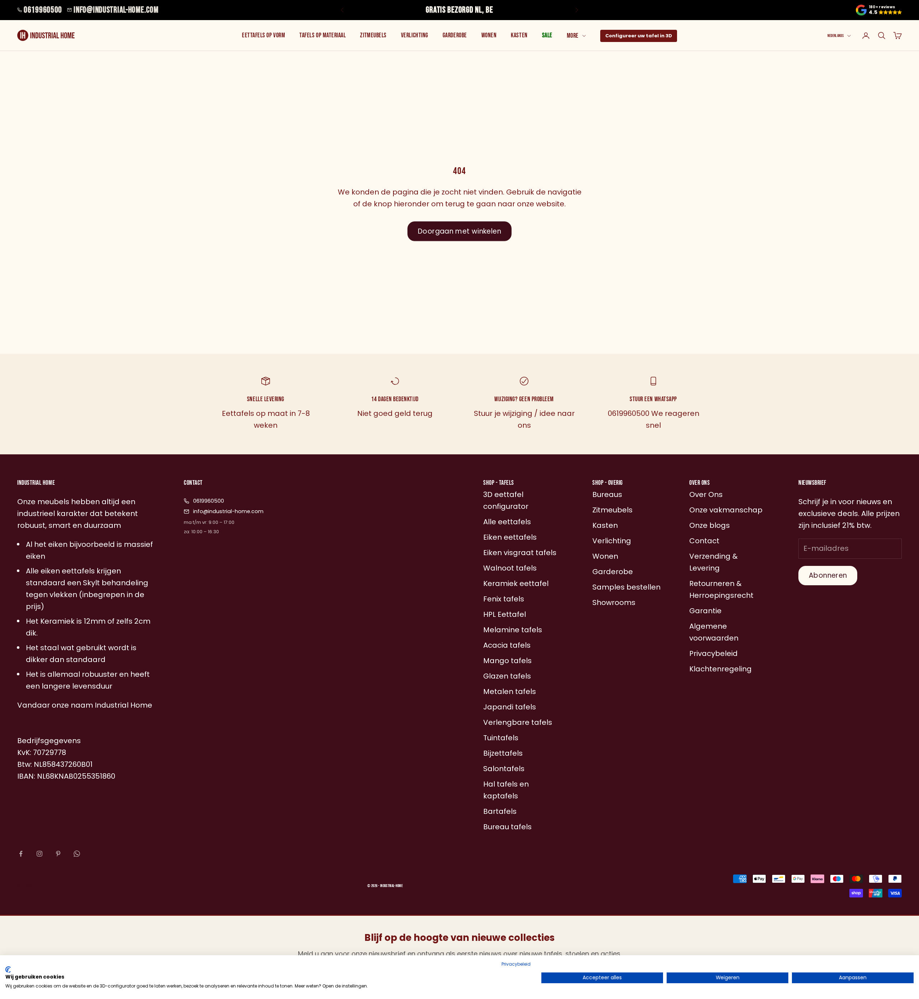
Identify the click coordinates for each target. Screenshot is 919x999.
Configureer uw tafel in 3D (638, 35)
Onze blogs (709, 525)
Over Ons (706, 494)
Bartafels (500, 811)
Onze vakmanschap (725, 510)
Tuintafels (500, 738)
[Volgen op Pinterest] (58, 853)
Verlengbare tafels (517, 722)
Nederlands (835, 35)
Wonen (489, 35)
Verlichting (414, 35)
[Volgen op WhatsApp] (76, 853)
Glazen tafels (507, 676)
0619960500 (43, 10)
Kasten (519, 35)
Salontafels (503, 769)
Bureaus (607, 494)
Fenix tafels (503, 599)
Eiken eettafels (510, 537)
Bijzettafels (503, 753)
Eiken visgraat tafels (519, 553)
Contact (704, 541)
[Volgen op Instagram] (39, 853)
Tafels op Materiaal (322, 35)
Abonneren (828, 575)
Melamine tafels (512, 630)
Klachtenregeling (720, 669)
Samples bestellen (626, 587)
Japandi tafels (509, 707)
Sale (547, 35)
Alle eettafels (507, 522)
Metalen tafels (509, 691)
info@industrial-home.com (116, 10)
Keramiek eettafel (516, 583)
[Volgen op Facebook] (20, 853)
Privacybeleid (516, 964)
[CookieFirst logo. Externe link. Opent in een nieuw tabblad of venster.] (8, 969)
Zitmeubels (373, 35)
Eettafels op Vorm (263, 35)
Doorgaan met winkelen (459, 231)
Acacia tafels (507, 645)
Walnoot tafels (510, 568)
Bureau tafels (507, 827)
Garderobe (455, 35)
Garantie (705, 611)
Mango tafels (507, 661)
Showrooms (613, 602)
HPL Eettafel (504, 614)
